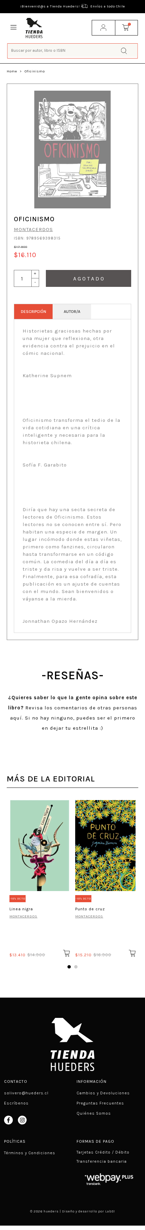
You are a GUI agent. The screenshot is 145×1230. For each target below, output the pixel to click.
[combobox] (73, 50)
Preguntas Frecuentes (100, 1103)
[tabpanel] (39, 877)
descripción (33, 311)
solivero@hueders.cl (26, 1093)
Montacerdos (33, 229)
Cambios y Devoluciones (103, 1093)
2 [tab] (76, 967)
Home (12, 71)
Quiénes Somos (94, 1113)
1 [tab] (69, 967)
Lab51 (110, 1211)
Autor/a (72, 311)
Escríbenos (16, 1103)
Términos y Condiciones (29, 1153)
